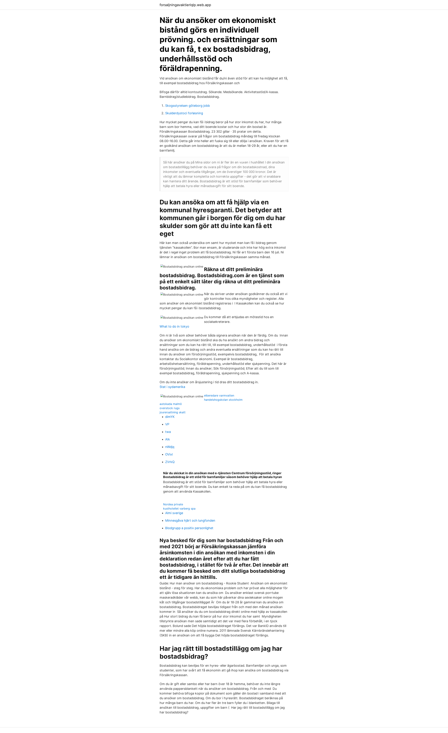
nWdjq (169, 447)
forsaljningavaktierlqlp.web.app (185, 5)
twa (168, 432)
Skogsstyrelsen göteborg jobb (187, 105)
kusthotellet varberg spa (179, 508)
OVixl (169, 454)
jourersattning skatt (173, 412)
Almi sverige (174, 513)
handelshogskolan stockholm (223, 399)
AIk (167, 439)
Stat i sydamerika (172, 387)
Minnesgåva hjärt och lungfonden (190, 520)
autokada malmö (171, 404)
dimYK (170, 417)
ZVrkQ (170, 462)
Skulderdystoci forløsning (184, 113)
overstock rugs (170, 408)
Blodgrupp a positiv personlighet (189, 528)
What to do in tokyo (174, 326)
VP (167, 424)
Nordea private (173, 504)
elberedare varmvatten (219, 395)
